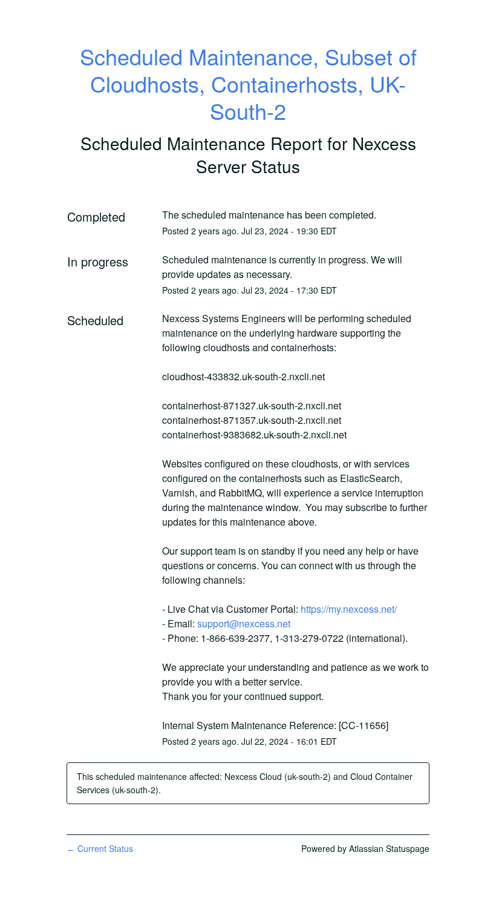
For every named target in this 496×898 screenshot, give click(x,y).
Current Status (100, 848)
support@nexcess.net (243, 623)
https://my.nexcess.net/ (349, 609)
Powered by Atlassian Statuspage (365, 848)
